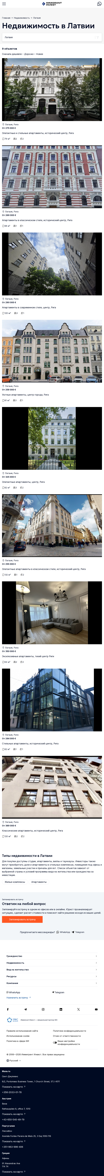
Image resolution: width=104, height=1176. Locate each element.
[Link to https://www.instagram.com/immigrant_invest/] (43, 1009)
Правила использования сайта (22, 1031)
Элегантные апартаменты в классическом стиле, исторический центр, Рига (44, 569)
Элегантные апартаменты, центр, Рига (23, 482)
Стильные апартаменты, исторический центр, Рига (30, 743)
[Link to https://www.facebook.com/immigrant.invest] (7, 1009)
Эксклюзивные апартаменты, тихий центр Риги (28, 656)
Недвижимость (22, 18)
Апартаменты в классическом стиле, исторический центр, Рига (37, 220)
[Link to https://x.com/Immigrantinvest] (78, 1009)
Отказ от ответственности (67, 1036)
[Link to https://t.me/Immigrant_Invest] (25, 1009)
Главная (6, 18)
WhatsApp (14, 992)
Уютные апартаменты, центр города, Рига (25, 394)
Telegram (59, 992)
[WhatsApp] (99, 4)
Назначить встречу (17, 997)
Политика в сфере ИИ (17, 1041)
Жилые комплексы (15, 882)
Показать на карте (12, 1086)
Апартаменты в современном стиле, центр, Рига (29, 307)
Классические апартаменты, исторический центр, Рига (32, 830)
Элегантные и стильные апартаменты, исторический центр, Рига (38, 133)
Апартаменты (39, 882)
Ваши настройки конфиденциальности (69, 1042)
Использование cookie (17, 1036)
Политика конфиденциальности (69, 1031)
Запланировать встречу (22, 919)
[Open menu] (4, 3)
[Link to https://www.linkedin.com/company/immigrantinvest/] (61, 1009)
